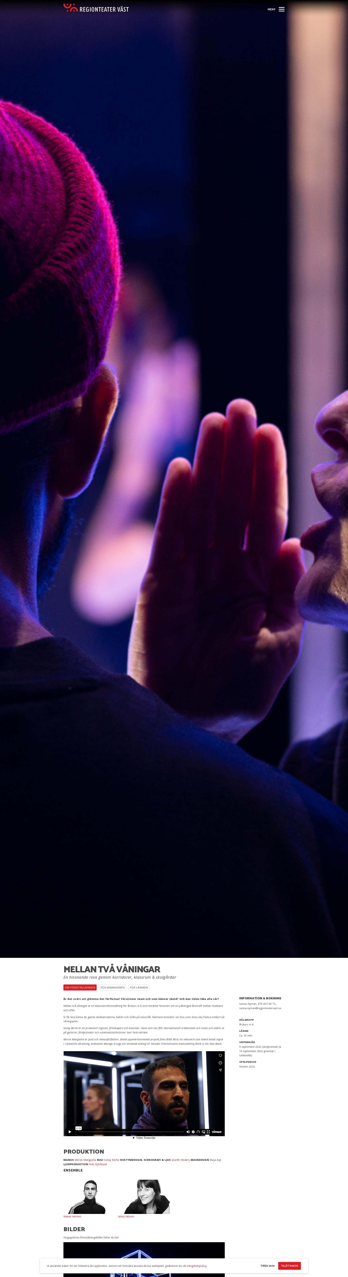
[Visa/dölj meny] (282, 9)
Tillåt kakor (289, 1266)
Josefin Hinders (181, 1160)
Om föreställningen (80, 987)
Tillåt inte (267, 1265)
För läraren (139, 987)
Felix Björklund (98, 1164)
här (117, 1237)
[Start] (96, 8)
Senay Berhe (112, 1160)
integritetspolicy (196, 1266)
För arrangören (113, 987)
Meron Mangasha (85, 1160)
